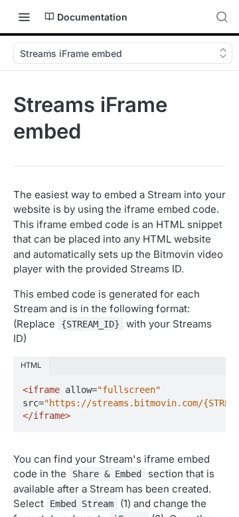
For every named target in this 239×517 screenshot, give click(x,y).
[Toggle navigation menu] (24, 16)
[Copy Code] (209, 385)
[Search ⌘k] (221, 16)
